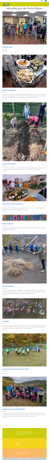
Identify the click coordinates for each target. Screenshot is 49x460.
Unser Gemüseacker (9, 164)
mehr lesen (4, 51)
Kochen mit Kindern (9, 90)
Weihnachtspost (7, 224)
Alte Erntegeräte (7, 286)
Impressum (20, 458)
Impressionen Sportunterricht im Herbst (15, 369)
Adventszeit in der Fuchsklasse (12, 204)
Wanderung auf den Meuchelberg (13, 409)
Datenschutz (27, 458)
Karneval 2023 (7, 47)
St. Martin (5, 321)
